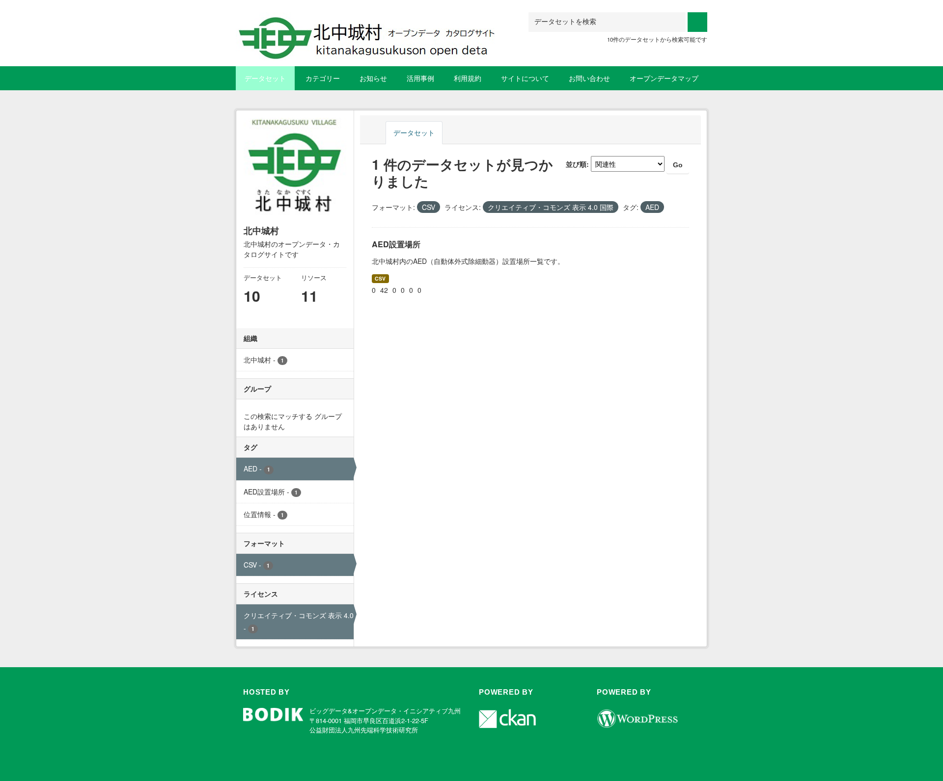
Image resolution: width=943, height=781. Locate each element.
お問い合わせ (589, 78)
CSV (380, 278)
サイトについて (525, 78)
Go (678, 165)
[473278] (371, 24)
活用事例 (420, 78)
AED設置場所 (396, 244)
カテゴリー (322, 78)
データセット (265, 78)
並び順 (576, 164)
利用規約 (467, 78)
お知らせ (373, 78)
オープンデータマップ (664, 78)
